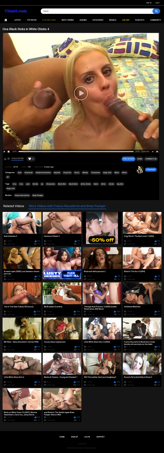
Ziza (14, 184)
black (96, 184)
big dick (120, 184)
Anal (19, 173)
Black (117, 173)
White (124, 173)
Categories (97, 20)
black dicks (73, 184)
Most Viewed (68, 20)
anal (27, 184)
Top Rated (32, 20)
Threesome (95, 173)
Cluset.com (79, 448)
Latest (17, 20)
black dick (62, 184)
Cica (21, 184)
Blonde (85, 173)
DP (8, 177)
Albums (83, 20)
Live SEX (125, 20)
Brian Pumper (38, 195)
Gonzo (76, 173)
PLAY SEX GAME (49, 20)
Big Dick (57, 173)
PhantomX (151, 169)
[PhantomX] (140, 170)
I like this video (5, 159)
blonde (35, 184)
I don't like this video (8, 159)
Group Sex (67, 173)
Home (6, 20)
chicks (111, 184)
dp (42, 184)
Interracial (28, 173)
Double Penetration (43, 173)
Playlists (139, 20)
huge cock (11, 188)
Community (155, 20)
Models (112, 20)
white (103, 184)
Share (139, 159)
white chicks (86, 184)
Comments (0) (151, 159)
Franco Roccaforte (22, 195)
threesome (50, 184)
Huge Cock (107, 173)
